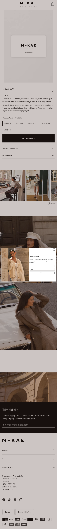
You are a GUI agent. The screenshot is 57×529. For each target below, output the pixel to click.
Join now (42, 272)
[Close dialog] (54, 249)
